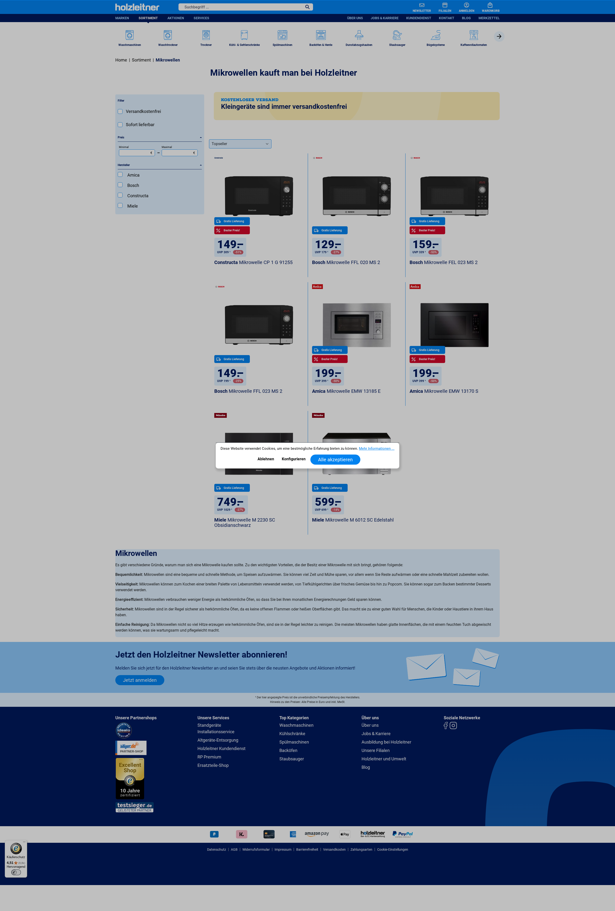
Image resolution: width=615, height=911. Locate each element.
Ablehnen (266, 459)
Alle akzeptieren (335, 459)
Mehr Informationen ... (376, 449)
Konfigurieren (294, 459)
